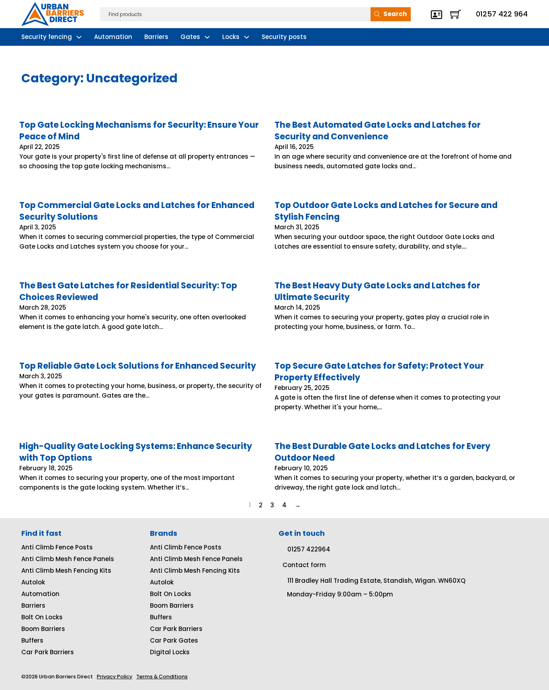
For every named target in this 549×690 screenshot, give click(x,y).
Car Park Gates (174, 640)
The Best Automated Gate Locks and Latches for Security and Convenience (377, 130)
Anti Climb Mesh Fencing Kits (66, 570)
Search (395, 14)
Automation (113, 37)
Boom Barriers (43, 629)
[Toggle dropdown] (79, 37)
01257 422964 (308, 549)
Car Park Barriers (47, 652)
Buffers (32, 640)
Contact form (304, 565)
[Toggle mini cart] (455, 14)
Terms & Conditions (162, 676)
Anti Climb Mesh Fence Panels (67, 559)
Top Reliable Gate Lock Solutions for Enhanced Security (137, 366)
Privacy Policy (114, 676)
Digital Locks (170, 652)
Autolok (33, 582)
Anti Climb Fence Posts (57, 547)
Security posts (284, 37)
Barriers (156, 37)
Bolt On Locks (42, 617)
